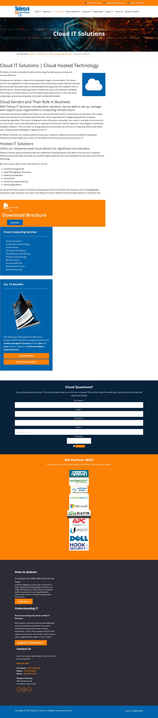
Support (108, 11)
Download (15, 222)
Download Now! (26, 355)
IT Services (58, 11)
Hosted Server (12, 247)
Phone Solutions (72, 11)
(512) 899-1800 (30, 673)
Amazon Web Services (15, 266)
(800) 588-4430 (23, 663)
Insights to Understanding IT (31, 642)
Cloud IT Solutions (14, 241)
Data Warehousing (14, 269)
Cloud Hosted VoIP (14, 263)
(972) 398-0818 (29, 671)
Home (37, 11)
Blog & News (98, 11)
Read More (23, 601)
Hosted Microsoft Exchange (18, 244)
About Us (46, 11)
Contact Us (119, 11)
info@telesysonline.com (115, 3)
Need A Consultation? (26, 362)
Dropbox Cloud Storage (16, 257)
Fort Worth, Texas (94, 3)
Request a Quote (131, 11)
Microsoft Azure (13, 260)
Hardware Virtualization (16, 250)
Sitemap (68, 710)
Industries (86, 11)
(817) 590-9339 (137, 3)
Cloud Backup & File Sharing (18, 253)
